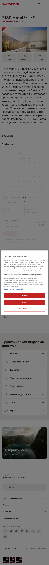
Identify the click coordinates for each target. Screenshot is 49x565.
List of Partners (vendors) (13, 289)
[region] (24, 282)
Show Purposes (24, 308)
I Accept (24, 302)
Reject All (24, 296)
